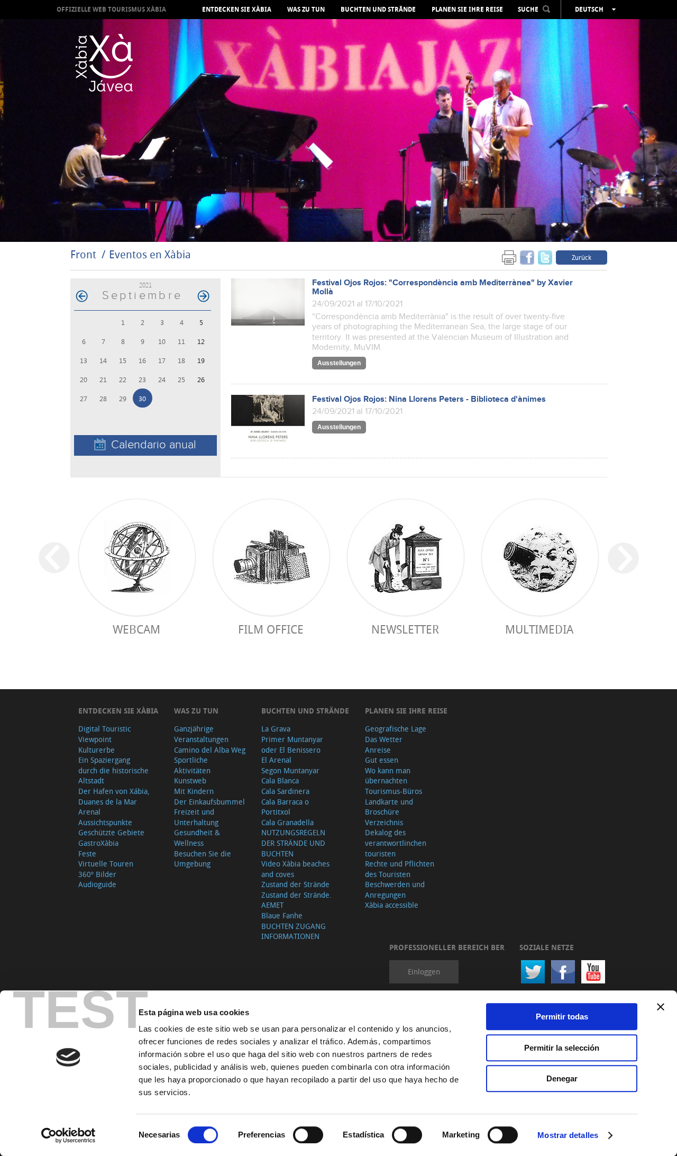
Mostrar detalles (567, 1135)
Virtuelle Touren (105, 864)
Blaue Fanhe (282, 915)
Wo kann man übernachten (387, 775)
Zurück (581, 257)
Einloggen (424, 972)
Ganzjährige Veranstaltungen (201, 734)
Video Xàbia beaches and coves (295, 869)
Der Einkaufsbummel (209, 802)
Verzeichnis (384, 822)
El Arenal (276, 760)
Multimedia (539, 629)
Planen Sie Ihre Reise (467, 9)
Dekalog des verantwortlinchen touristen (395, 842)
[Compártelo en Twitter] (545, 256)
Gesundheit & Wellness (197, 837)
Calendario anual (153, 444)
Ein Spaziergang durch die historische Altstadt (113, 770)
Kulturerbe (96, 750)
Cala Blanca (280, 780)
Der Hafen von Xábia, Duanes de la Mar (114, 796)
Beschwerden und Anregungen (395, 889)
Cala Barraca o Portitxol (285, 807)
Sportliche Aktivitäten (192, 765)
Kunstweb (190, 780)
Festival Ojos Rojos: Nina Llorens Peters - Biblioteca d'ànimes (429, 399)
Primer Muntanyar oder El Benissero (292, 744)
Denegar (562, 1078)
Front (83, 254)
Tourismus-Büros (393, 791)
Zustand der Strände (295, 884)
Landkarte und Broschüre (389, 807)
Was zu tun (306, 9)
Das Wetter (383, 739)
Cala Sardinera (285, 791)
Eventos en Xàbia (150, 254)
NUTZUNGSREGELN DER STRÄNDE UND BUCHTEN (293, 842)
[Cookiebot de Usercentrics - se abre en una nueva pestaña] (68, 1135)
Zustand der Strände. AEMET (296, 900)
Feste (87, 853)
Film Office (271, 629)
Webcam (136, 629)
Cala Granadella (287, 822)
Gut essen (381, 760)
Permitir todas (562, 1016)
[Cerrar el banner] (660, 1006)
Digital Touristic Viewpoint (104, 734)
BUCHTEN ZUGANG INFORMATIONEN (293, 931)
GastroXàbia (98, 843)
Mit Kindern (194, 791)
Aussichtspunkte (105, 822)
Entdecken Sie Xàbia (236, 9)
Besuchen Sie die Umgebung (202, 858)
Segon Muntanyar (290, 770)
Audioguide (97, 884)
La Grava (275, 729)
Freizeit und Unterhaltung (196, 817)
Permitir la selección (561, 1047)
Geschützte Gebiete (111, 832)
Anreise (378, 750)
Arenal (89, 812)
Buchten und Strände (378, 9)
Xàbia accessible (391, 905)
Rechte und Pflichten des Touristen (399, 869)
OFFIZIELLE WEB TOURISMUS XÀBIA (111, 9)
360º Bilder (97, 874)
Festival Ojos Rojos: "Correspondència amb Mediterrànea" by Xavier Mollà (442, 287)
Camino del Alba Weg (209, 750)
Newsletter (405, 629)
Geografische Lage (395, 729)
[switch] (308, 1134)
